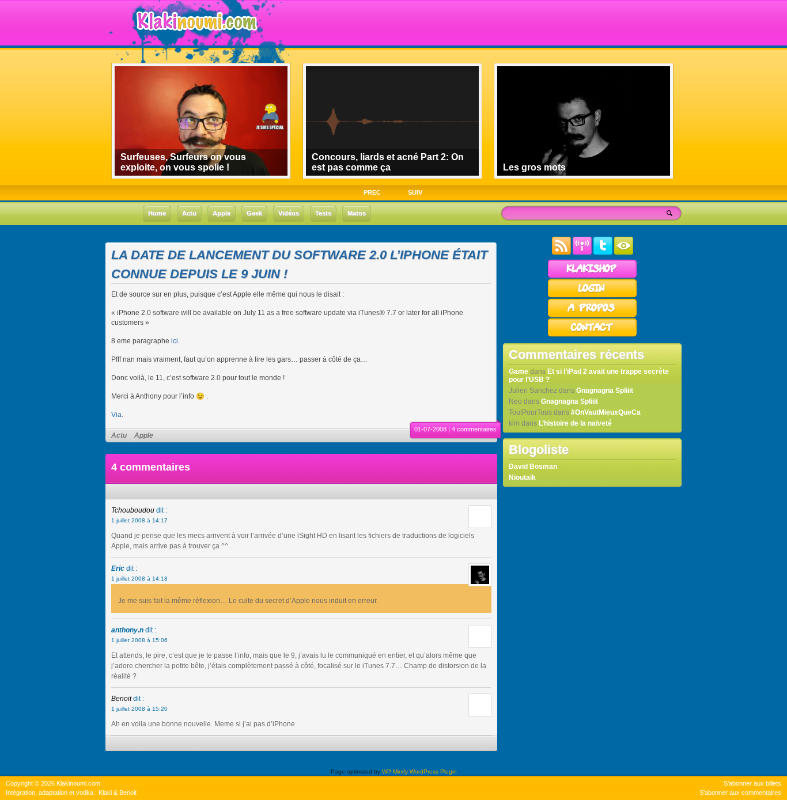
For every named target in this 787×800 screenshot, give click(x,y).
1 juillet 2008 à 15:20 (139, 709)
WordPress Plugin (433, 771)
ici (174, 341)
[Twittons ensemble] (602, 252)
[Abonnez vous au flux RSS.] (561, 252)
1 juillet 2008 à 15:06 (139, 640)
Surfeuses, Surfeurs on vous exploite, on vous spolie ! (183, 162)
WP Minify (395, 771)
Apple (143, 435)
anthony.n (127, 630)
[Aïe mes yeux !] (623, 252)
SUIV (415, 192)
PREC (372, 192)
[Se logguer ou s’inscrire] (592, 296)
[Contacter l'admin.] (592, 335)
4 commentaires (474, 429)
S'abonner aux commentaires (740, 792)
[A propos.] (592, 316)
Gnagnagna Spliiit (604, 390)
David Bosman (533, 466)
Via (116, 415)
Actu (119, 435)
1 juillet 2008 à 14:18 (139, 578)
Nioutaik (522, 477)
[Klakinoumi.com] (195, 39)
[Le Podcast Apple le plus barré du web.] (582, 252)
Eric (117, 568)
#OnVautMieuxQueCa (606, 412)
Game (518, 371)
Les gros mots (534, 167)
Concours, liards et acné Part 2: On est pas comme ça (388, 162)
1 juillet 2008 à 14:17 (139, 520)
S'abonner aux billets (752, 783)
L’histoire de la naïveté (575, 423)
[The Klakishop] (592, 276)
